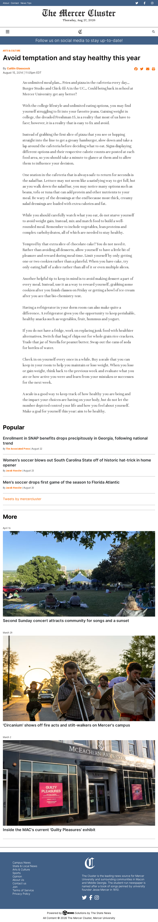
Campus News (22, 862)
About (6, 3)
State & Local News (25, 866)
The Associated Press (18, 448)
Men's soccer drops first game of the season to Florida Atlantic (61, 482)
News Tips (26, 3)
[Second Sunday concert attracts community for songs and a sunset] (79, 574)
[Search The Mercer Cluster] (153, 31)
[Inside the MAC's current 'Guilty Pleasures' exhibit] (79, 783)
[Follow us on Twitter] (84, 898)
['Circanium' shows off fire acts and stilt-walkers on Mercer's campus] (79, 678)
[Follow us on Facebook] (90, 898)
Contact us (19, 883)
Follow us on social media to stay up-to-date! (79, 40)
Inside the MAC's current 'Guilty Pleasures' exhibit (49, 829)
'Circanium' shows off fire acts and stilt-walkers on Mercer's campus (66, 725)
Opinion (17, 876)
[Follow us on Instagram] (97, 898)
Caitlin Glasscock (18, 68)
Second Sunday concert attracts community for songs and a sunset (66, 620)
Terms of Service (23, 890)
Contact (15, 3)
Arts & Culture (11, 50)
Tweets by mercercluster (22, 499)
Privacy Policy (21, 893)
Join (15, 886)
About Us (18, 879)
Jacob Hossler (14, 470)
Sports (17, 873)
